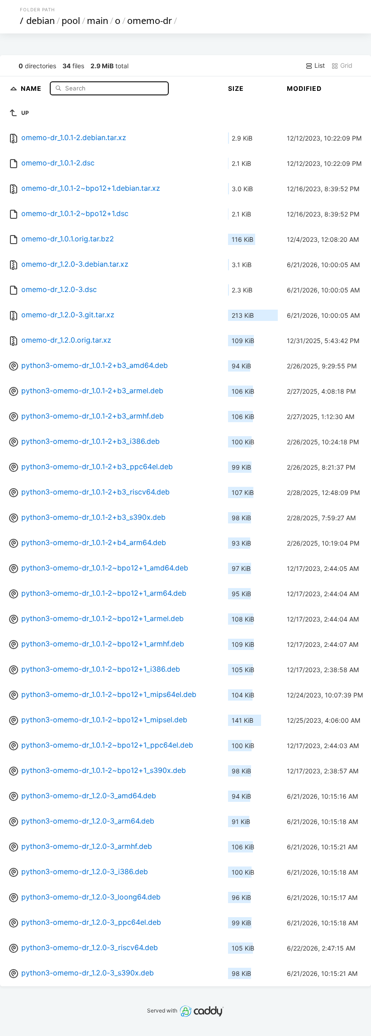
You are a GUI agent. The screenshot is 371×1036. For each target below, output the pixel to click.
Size (236, 88)
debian (40, 20)
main (97, 20)
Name (32, 88)
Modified (304, 88)
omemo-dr (149, 20)
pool (71, 20)
